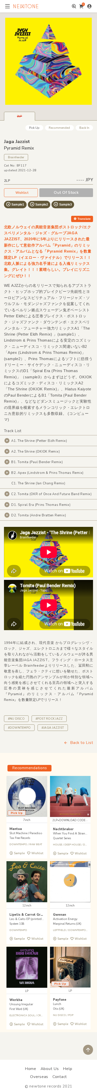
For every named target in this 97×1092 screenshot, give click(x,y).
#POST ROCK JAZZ (49, 719)
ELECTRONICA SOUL (22, 1015)
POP (70, 1015)
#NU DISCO (16, 719)
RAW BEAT (35, 844)
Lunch (57, 1004)
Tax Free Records (19, 838)
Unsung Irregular (21, 1004)
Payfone (59, 999)
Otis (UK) (58, 1009)
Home (30, 1068)
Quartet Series (62, 838)
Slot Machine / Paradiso (25, 833)
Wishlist (21, 193)
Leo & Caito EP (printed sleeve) (30, 919)
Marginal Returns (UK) (67, 924)
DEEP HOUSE (72, 844)
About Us (50, 1068)
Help (67, 1068)
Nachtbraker (63, 829)
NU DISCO (59, 1015)
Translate (84, 218)
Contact (59, 1076)
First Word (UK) (18, 1009)
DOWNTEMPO (18, 844)
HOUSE (57, 844)
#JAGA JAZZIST (53, 728)
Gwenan (59, 914)
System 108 (16, 924)
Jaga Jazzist (17, 142)
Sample (19, 853)
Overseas (39, 1076)
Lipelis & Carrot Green (28, 914)
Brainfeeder (16, 157)
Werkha (15, 1000)
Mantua (15, 829)
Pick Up (34, 128)
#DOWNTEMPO (19, 728)
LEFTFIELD (59, 930)
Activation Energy (65, 919)
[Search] (74, 6)
